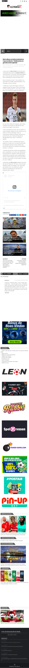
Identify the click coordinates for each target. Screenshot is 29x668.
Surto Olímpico (5, 360)
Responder (7, 292)
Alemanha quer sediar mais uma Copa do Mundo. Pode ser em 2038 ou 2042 (13, 226)
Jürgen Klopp (6, 248)
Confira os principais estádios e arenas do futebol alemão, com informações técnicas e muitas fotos (13, 564)
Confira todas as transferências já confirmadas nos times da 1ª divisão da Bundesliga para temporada (13, 534)
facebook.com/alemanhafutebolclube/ (12, 646)
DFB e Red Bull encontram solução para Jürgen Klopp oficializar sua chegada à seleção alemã (12, 252)
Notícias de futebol (6, 357)
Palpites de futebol (6, 356)
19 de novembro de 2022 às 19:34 (21, 280)
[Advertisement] (14, 34)
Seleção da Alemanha (7, 67)
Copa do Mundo (15, 66)
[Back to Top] (14, 664)
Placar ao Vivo (5, 363)
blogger (15, 273)
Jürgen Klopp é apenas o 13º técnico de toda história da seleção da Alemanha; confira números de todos (14, 239)
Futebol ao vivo (5, 359)
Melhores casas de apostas (8, 354)
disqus (20, 273)
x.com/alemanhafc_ (6, 650)
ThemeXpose (17, 666)
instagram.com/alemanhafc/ (9, 654)
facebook (25, 273)
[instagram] (24, 1)
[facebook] (20, 1)
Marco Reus (21, 66)
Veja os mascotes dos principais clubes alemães (12, 623)
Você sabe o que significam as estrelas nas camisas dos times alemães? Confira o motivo (14, 583)
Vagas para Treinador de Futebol (10, 361)
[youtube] (26, 1)
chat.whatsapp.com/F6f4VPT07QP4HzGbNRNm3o (14, 659)
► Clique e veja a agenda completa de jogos (12, 540)
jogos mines (5, 353)
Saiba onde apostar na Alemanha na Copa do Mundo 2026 (14, 351)
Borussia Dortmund (7, 66)
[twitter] (22, 1)
